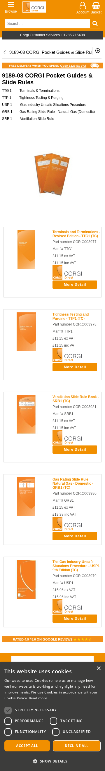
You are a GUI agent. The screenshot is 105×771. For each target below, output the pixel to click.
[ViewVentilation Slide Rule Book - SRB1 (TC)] (26, 433)
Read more (38, 698)
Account (82, 12)
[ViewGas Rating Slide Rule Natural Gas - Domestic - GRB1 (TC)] (26, 515)
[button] (52, 761)
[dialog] (52, 716)
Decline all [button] (76, 745)
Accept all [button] (27, 745)
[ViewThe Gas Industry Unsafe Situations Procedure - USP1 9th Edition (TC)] (26, 598)
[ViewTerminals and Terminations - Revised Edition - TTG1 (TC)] (26, 268)
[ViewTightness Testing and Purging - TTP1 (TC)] (26, 350)
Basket (96, 12)
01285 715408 (73, 35)
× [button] (98, 668)
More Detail (75, 285)
